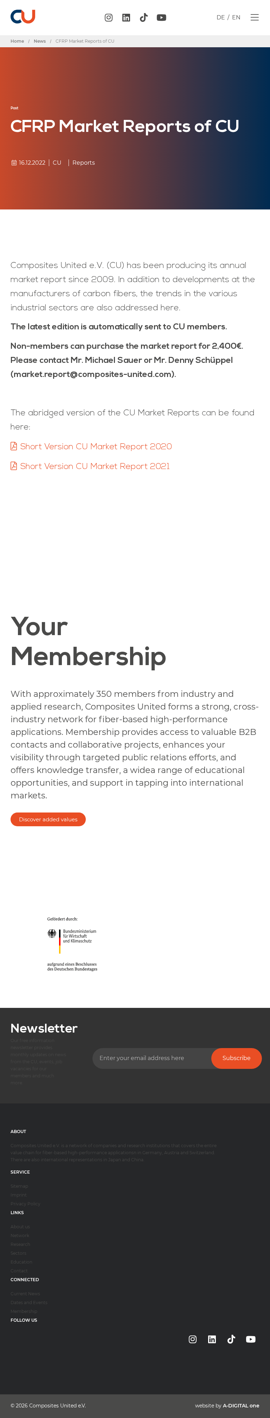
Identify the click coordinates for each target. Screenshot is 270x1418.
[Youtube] (161, 17)
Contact (19, 1270)
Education (21, 1262)
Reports (83, 162)
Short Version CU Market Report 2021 (95, 467)
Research (20, 1244)
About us (20, 1226)
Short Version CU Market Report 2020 (96, 447)
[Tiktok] (144, 17)
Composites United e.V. (57, 1405)
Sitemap (19, 1186)
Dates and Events (29, 1302)
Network (20, 1235)
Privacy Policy (25, 1203)
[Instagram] (108, 17)
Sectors (18, 1253)
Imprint (19, 1195)
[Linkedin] (126, 17)
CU (57, 162)
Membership (24, 1311)
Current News (25, 1293)
